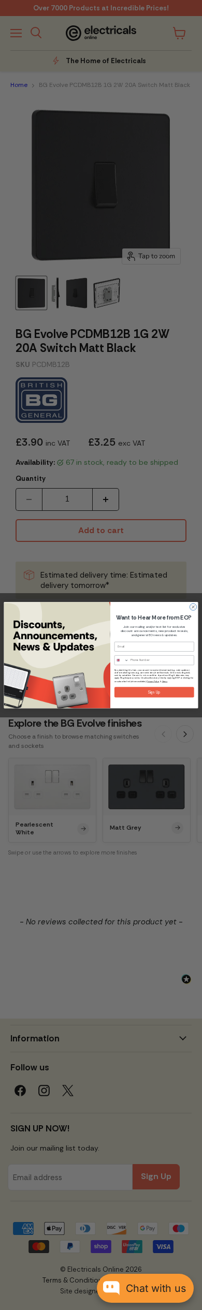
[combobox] (121, 660)
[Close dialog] (193, 607)
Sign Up (154, 692)
